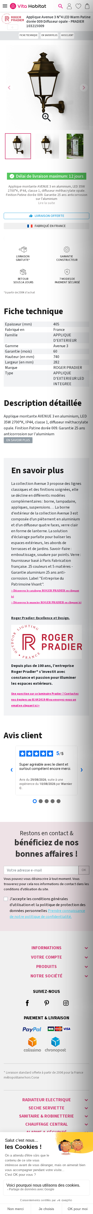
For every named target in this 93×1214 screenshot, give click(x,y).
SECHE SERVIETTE (46, 1108)
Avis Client (67, 35)
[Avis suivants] (81, 770)
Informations (46, 948)
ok (84, 870)
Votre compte (46, 957)
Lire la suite (46, 203)
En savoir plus (49, 35)
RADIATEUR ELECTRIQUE (46, 1100)
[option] (18, 146)
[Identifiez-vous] (69, 6)
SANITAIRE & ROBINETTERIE (46, 1116)
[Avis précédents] (11, 770)
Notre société (46, 976)
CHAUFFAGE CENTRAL (46, 1124)
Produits (46, 967)
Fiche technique (28, 35)
